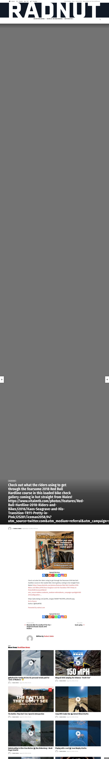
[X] (46, 575)
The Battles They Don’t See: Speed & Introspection (26, 714)
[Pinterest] (53, 575)
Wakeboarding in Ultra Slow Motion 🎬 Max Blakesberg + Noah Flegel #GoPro (30, 749)
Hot (27, 1)
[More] (65, 575)
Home (73, 1)
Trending (34, 1)
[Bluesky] (59, 575)
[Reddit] (49, 575)
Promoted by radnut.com (36, 607)
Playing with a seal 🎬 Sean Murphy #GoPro (70, 748)
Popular (21, 1)
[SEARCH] (100, 19)
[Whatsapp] (56, 575)
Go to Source (32, 601)
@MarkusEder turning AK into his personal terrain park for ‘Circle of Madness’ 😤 (28, 679)
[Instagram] (62, 575)
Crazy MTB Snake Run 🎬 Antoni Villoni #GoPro (71, 714)
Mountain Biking (39, 19)
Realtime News (24, 647)
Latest (13, 1)
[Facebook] (43, 575)
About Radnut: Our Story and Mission (91, 1)
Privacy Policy (79, 1)
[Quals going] (107, 379)
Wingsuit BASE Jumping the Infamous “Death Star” (73, 678)
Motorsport (69, 19)
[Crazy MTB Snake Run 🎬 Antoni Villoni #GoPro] (78, 699)
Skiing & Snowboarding (54, 19)
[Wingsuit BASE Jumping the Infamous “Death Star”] (78, 663)
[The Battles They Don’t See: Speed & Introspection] (31, 699)
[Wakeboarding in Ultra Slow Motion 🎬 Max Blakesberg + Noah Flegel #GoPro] (31, 733)
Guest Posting (67, 1)
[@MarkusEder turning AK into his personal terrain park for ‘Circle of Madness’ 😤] (31, 663)
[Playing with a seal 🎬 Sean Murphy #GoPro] (78, 733)
